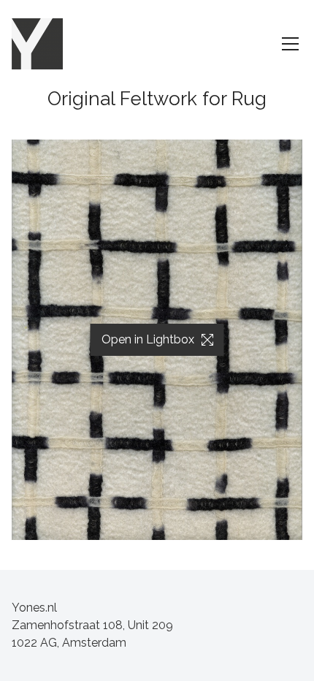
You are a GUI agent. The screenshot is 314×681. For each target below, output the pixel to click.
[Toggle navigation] (290, 44)
